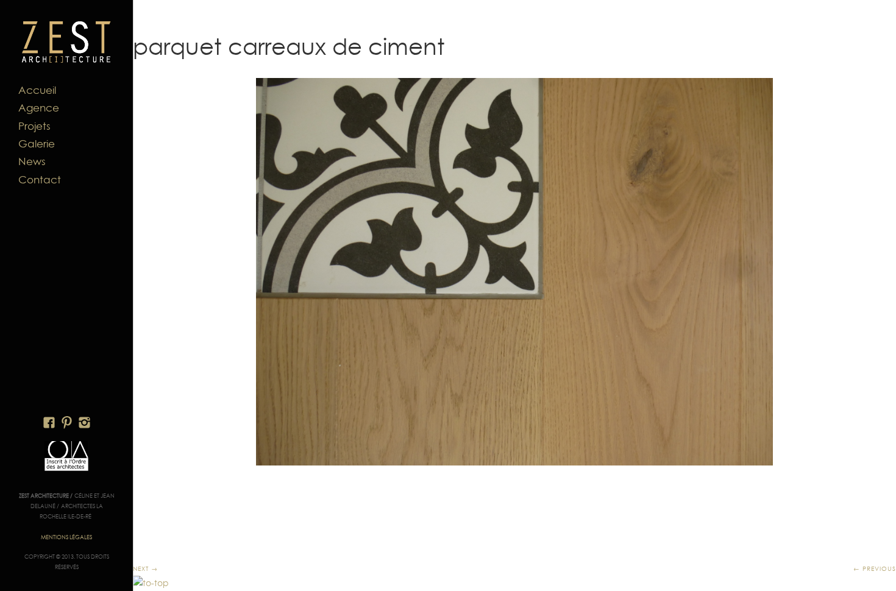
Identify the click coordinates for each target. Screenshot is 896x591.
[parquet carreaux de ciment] (514, 271)
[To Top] (151, 583)
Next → (145, 568)
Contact (39, 180)
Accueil (37, 90)
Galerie (36, 144)
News (32, 161)
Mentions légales (66, 537)
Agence (38, 108)
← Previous (874, 568)
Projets (34, 126)
